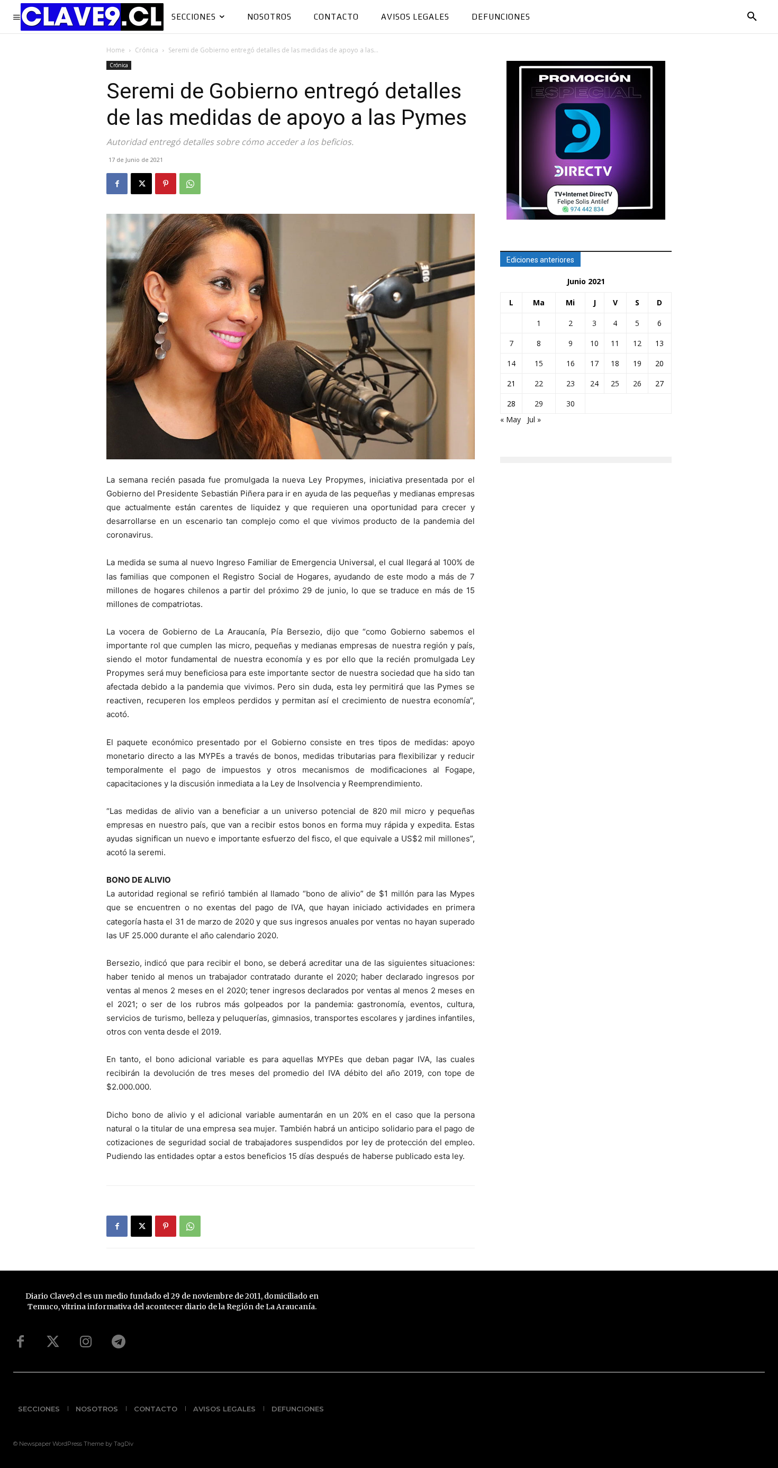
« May (510, 419)
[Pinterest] (165, 183)
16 (570, 363)
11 (615, 343)
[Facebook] (117, 183)
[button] (752, 17)
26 (637, 383)
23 (570, 383)
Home (115, 50)
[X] (141, 183)
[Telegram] (118, 1342)
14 (511, 363)
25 (615, 383)
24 (594, 383)
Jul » (534, 419)
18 (615, 363)
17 (594, 363)
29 (539, 403)
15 (539, 363)
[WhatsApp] (190, 183)
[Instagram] (86, 1342)
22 (539, 383)
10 (594, 343)
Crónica (146, 50)
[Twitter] (53, 1342)
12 (637, 343)
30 (570, 403)
